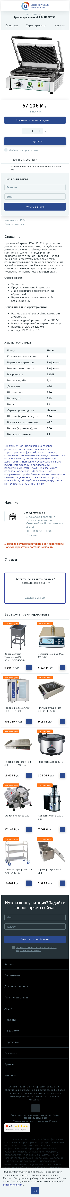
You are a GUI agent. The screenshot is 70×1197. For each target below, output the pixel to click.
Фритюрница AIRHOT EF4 (50, 871)
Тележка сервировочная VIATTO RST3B (18, 871)
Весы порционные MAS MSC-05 (51, 656)
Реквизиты (11, 1053)
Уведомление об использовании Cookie (35, 1121)
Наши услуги (12, 1031)
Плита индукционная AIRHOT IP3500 (49, 709)
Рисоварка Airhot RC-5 (50, 761)
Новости (10, 1019)
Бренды (9, 1064)
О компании (12, 975)
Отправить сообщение (35, 939)
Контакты (10, 1075)
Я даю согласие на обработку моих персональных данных (36, 949)
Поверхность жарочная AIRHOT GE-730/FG (17, 763)
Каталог (9, 964)
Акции (8, 1008)
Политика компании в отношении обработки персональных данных (35, 1116)
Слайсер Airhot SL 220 (16, 815)
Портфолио (11, 1042)
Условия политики (13, 1184)
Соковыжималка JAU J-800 (51, 817)
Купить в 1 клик (35, 206)
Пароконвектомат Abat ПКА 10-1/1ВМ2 (17, 709)
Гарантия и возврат (16, 997)
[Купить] (29, 667)
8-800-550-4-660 (33, 483)
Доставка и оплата (16, 986)
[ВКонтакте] (35, 1108)
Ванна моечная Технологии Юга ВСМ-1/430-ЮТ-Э (14, 657)
